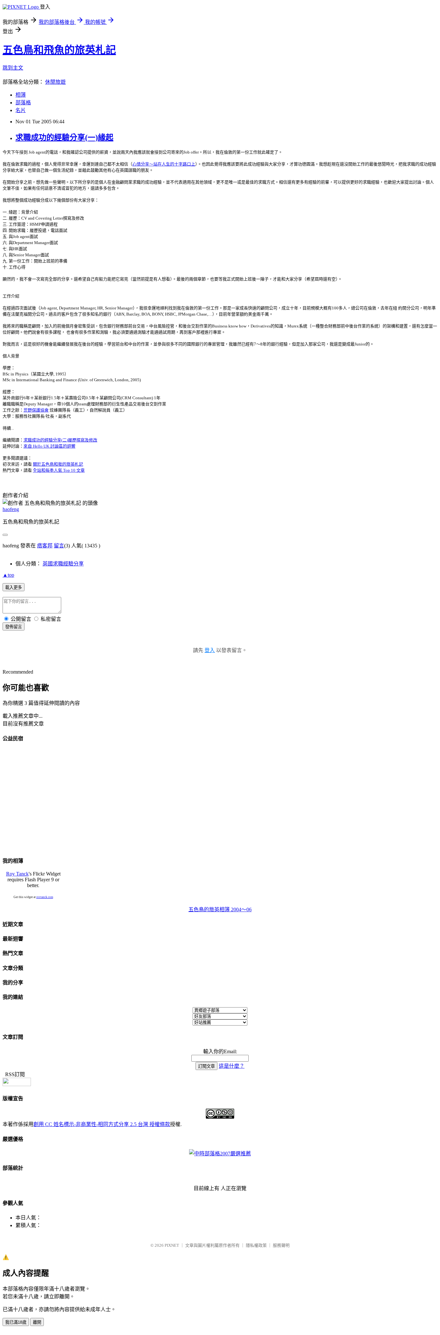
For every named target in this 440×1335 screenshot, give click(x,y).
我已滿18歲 (15, 1322)
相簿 (20, 95)
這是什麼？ (231, 1066)
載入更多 (13, 587)
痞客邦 (45, 545)
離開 (37, 1322)
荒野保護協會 (36, 410)
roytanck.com (44, 897)
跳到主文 (13, 68)
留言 (59, 545)
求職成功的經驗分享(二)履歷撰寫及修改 (60, 440)
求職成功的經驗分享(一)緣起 (64, 137)
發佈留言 (13, 626)
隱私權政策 (256, 1245)
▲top (8, 575)
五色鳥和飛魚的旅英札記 (59, 50)
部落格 (23, 102)
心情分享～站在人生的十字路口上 (163, 164)
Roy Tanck (17, 873)
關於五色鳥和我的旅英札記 (58, 464)
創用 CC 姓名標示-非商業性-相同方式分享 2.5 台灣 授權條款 (101, 1124)
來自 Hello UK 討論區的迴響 (49, 446)
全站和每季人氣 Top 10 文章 (59, 470)
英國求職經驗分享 (63, 563)
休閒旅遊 (55, 82)
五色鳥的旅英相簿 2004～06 (220, 909)
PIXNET (172, 1245)
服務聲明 (281, 1245)
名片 (20, 110)
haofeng (11, 509)
